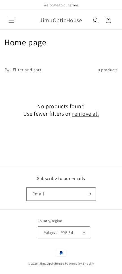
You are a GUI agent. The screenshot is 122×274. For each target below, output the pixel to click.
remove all (85, 113)
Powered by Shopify (79, 263)
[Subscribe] (89, 194)
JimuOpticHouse (51, 263)
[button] (11, 20)
